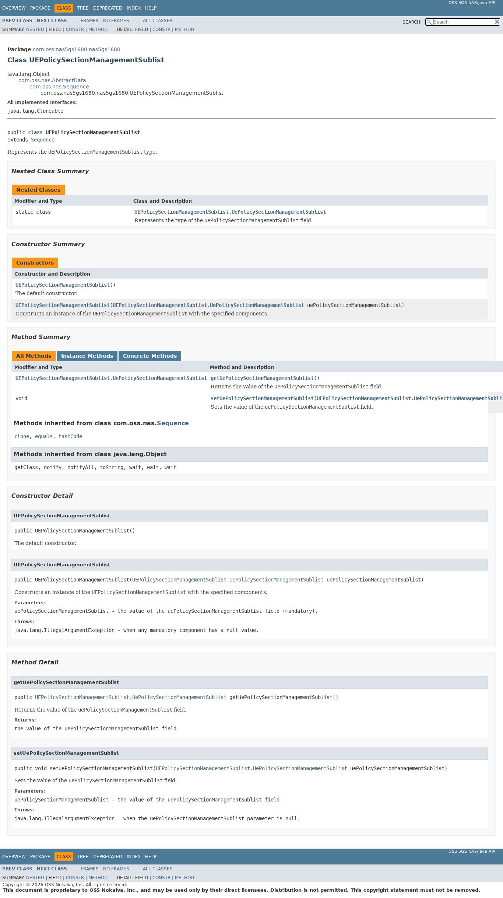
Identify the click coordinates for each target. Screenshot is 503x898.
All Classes (158, 20)
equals (44, 436)
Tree (83, 8)
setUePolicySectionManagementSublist (262, 398)
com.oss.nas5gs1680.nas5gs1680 (76, 49)
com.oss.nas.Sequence (59, 87)
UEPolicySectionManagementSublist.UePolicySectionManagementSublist (230, 212)
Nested (35, 29)
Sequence (42, 140)
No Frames (116, 20)
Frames (90, 20)
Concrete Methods (150, 356)
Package (40, 8)
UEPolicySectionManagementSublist (62, 285)
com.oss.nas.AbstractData (52, 80)
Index (134, 8)
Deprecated (107, 8)
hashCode (70, 436)
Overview (14, 8)
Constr (75, 29)
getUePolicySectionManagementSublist (262, 378)
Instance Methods (87, 356)
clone (21, 436)
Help (150, 8)
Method (98, 29)
